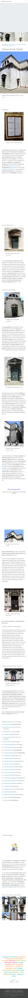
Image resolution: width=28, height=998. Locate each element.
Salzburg (12, 960)
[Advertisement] (14, 17)
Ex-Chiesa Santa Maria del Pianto (11, 794)
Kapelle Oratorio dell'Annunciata (11, 780)
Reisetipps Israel (11, 968)
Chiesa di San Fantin (10, 45)
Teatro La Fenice (13, 165)
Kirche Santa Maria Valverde (10, 752)
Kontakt (14, 990)
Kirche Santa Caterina (9, 750)
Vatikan (20, 968)
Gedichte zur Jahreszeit (9, 957)
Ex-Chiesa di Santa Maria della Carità (12, 737)
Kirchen (14, 44)
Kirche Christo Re (8, 724)
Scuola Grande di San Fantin (8, 169)
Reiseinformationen (9, 970)
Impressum (20, 990)
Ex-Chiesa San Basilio (8, 734)
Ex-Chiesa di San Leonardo (10, 747)
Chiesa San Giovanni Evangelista (11, 761)
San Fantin (21, 862)
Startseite (10, 44)
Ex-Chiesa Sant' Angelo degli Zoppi (12, 778)
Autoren (16, 869)
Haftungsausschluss (18, 991)
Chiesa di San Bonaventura (10, 744)
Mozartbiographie (11, 962)
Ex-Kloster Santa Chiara (9, 758)
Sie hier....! (16, 713)
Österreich (18, 960)
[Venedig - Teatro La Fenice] (14, 916)
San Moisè (4, 466)
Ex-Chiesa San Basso (8, 786)
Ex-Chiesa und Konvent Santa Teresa (12, 727)
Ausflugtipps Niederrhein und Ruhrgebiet (15, 957)
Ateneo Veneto (14, 167)
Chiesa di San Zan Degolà (9, 755)
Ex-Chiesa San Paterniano (10, 772)
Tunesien (19, 964)
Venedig (20, 962)
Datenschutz (7, 991)
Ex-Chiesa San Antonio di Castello (11, 789)
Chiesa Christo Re (8, 791)
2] (14, 551)
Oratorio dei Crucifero (9, 741)
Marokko (8, 964)
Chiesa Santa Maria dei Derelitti (11, 766)
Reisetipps (5, 960)
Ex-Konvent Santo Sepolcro (10, 769)
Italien (14, 964)
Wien (24, 960)
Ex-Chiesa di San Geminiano (10, 783)
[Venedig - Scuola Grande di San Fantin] (14, 600)
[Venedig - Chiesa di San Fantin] (14, 305)
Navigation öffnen (6, 1)
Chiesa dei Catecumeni (9, 764)
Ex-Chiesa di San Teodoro (9, 775)
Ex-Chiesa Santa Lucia (9, 731)
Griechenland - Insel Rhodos (14, 966)
